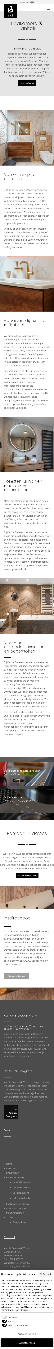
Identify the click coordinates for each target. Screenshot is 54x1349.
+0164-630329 (15, 1259)
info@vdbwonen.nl (19, 1266)
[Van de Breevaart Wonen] (22, 11)
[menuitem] (48, 8)
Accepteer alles (27, 1342)
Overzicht (47, 1274)
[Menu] (48, 8)
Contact (9, 1237)
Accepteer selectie (27, 1333)
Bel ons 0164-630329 (27, 2)
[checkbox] (9, 1317)
